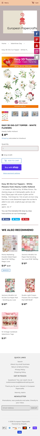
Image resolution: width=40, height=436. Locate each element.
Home (4, 43)
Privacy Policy (20, 369)
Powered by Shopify (19, 424)
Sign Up (34, 408)
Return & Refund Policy (20, 367)
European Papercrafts (22, 421)
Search (20, 361)
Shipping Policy (20, 372)
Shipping (5, 138)
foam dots (5, 199)
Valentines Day (16, 43)
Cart (36, 3)
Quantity (5, 144)
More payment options (11, 173)
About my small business (20, 364)
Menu (6, 3)
